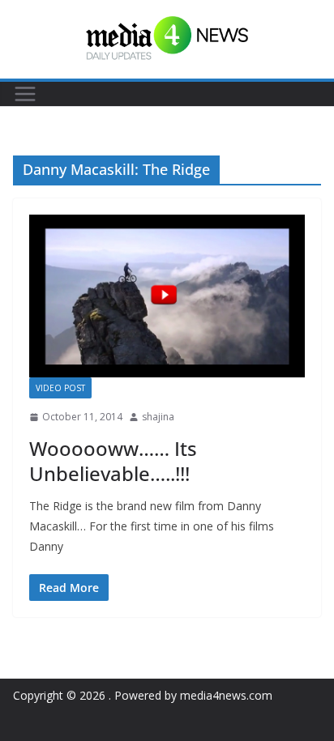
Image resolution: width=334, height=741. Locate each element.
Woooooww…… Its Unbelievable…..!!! (113, 461)
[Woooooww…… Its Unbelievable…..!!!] (167, 296)
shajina (158, 417)
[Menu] (25, 94)
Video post (60, 388)
